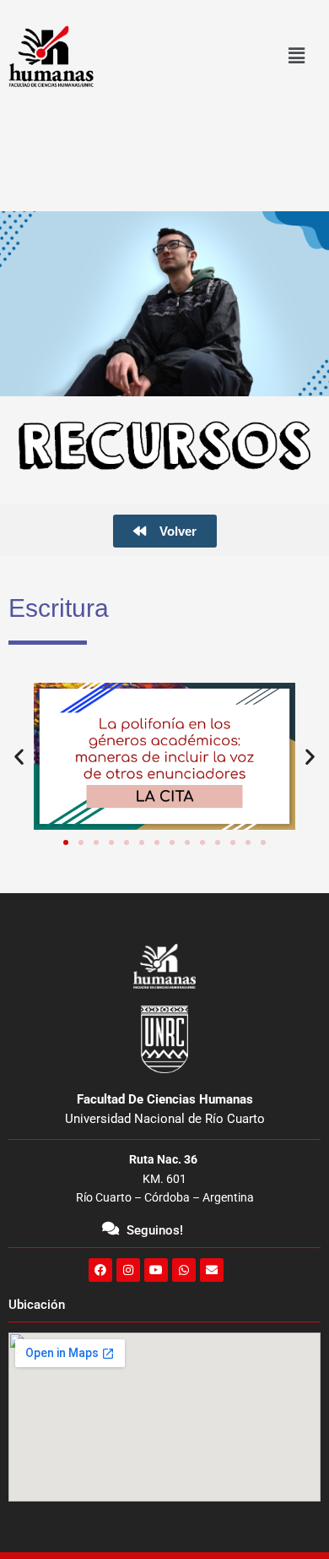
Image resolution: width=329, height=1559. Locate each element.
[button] (296, 57)
